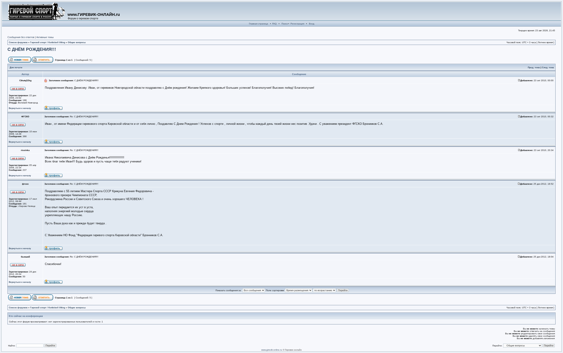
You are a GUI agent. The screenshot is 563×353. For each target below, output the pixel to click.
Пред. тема (534, 67)
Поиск (285, 23)
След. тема (548, 67)
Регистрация (297, 23)
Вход (311, 23)
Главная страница (258, 23)
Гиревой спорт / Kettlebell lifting (47, 42)
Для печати (16, 67)
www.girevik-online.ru (271, 350)
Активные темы (45, 37)
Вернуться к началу (20, 108)
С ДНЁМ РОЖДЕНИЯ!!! (31, 49)
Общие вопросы (77, 42)
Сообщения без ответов (20, 37)
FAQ (274, 23)
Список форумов (18, 42)
